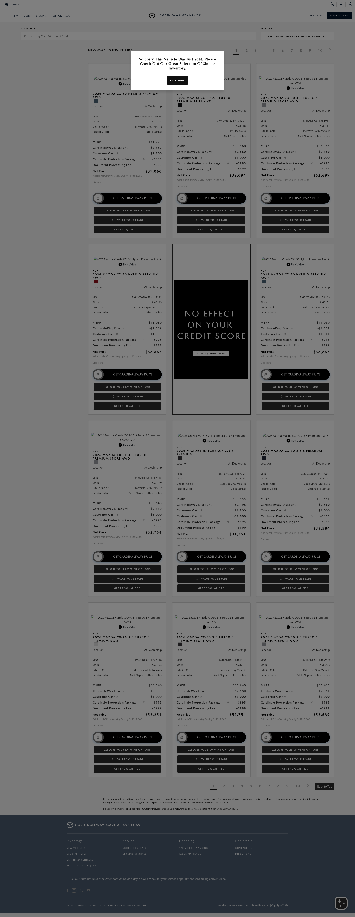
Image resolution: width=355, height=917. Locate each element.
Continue (177, 80)
